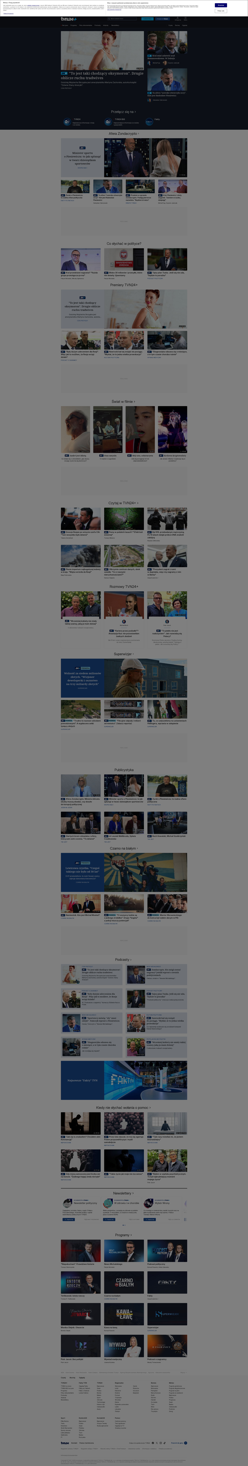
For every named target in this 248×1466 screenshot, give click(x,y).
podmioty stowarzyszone (33, 5)
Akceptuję (221, 5)
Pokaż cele (221, 11)
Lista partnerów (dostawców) (114, 9)
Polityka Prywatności (8, 13)
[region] (124, 8)
